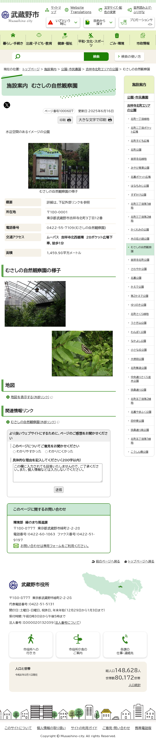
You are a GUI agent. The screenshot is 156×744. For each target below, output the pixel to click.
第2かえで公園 (139, 296)
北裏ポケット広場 (141, 177)
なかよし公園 (138, 341)
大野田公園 (137, 359)
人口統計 (135, 685)
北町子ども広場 (140, 141)
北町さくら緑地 (140, 314)
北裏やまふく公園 (141, 412)
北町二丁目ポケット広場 (141, 130)
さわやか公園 (139, 269)
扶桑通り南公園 (140, 430)
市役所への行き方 (31, 651)
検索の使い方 (131, 56)
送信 (58, 489)
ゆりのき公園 (138, 305)
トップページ (31, 69)
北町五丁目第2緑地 (141, 401)
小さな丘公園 (139, 350)
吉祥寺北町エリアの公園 (102, 69)
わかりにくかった (61, 451)
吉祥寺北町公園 (140, 260)
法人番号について (67, 622)
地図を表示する (30, 397)
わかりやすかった (28, 451)
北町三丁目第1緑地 (141, 206)
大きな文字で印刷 (92, 119)
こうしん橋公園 (139, 452)
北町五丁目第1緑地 (141, 441)
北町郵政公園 (139, 368)
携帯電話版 (143, 728)
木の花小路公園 (140, 238)
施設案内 (50, 69)
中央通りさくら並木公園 (141, 379)
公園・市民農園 (71, 69)
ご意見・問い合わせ (116, 728)
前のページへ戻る (108, 561)
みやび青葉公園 (140, 167)
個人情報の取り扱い (51, 728)
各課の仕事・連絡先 (125, 651)
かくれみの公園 (140, 229)
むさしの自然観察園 (33, 422)
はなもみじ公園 (140, 186)
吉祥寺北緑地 (139, 159)
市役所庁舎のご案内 (78, 651)
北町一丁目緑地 (140, 119)
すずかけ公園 (138, 194)
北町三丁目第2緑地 (141, 219)
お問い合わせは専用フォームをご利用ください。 (55, 546)
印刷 (62, 119)
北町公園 (136, 149)
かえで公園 (137, 287)
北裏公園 (136, 278)
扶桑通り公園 (138, 390)
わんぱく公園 (138, 332)
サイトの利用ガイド (84, 728)
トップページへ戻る (141, 561)
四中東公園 (137, 421)
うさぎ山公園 (138, 323)
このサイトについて (18, 728)
